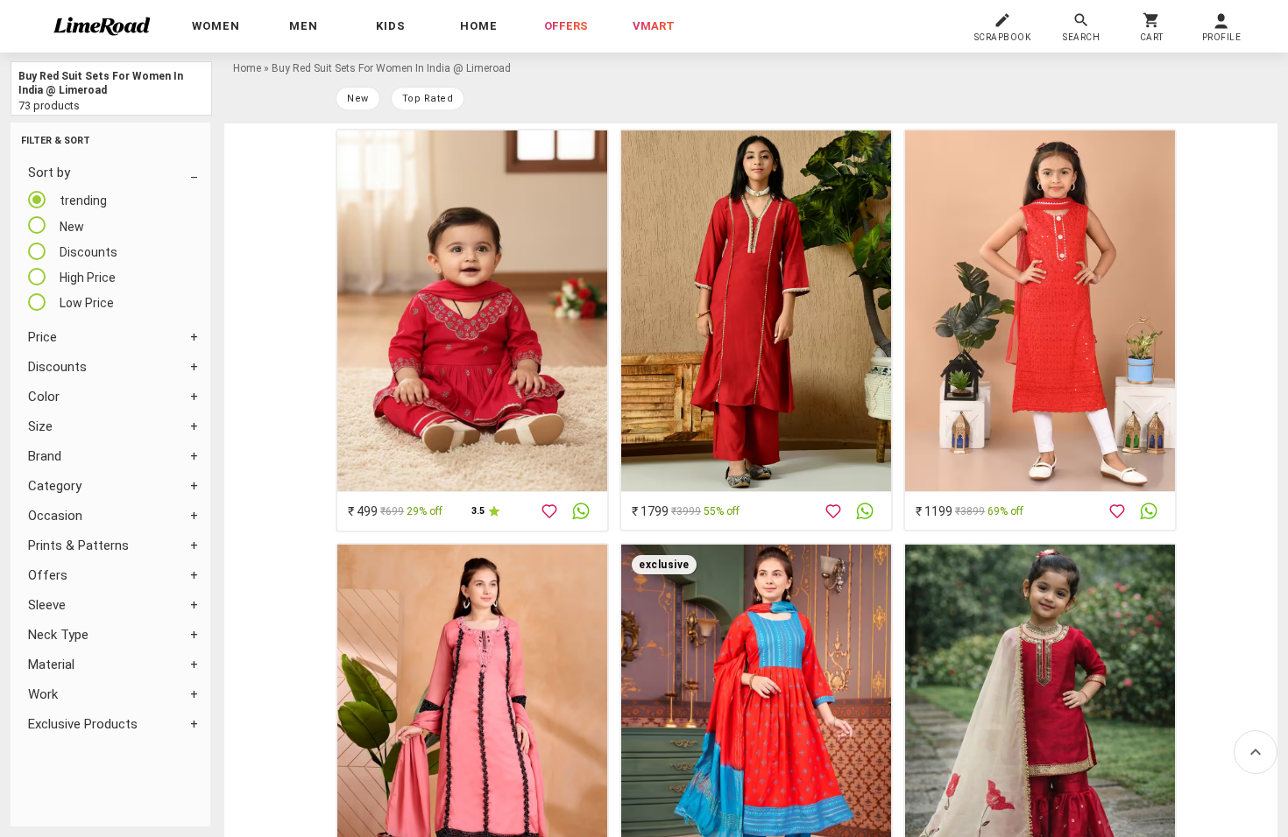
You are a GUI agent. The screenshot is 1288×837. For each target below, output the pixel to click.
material (51, 664)
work (43, 694)
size (40, 426)
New (358, 98)
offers (566, 25)
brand (44, 456)
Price (42, 337)
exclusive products (83, 724)
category (54, 486)
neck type (58, 635)
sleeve (47, 605)
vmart (654, 25)
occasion (55, 516)
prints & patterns (78, 545)
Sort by (49, 172)
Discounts (57, 367)
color (44, 396)
